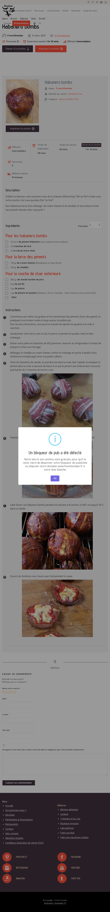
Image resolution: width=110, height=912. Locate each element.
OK (55, 478)
